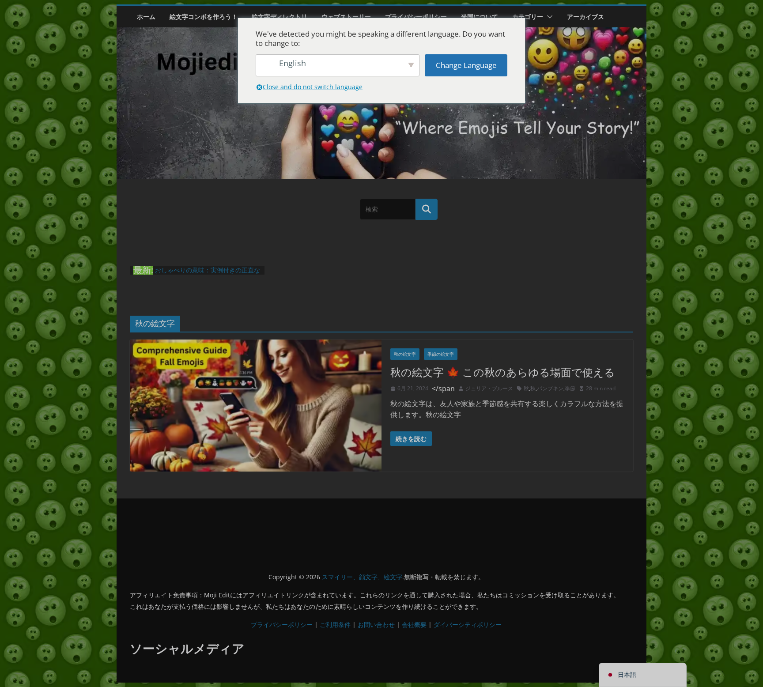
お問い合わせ (376, 624)
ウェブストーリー (346, 16)
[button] (548, 17)
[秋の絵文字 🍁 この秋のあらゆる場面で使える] (256, 406)
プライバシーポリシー (416, 16)
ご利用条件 (335, 624)
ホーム (146, 16)
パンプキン (550, 388)
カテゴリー (527, 16)
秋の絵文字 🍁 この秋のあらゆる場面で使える (502, 372)
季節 (570, 388)
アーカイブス (585, 16)
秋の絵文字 (405, 354)
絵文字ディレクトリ (279, 16)
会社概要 (414, 624)
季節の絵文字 (440, 354)
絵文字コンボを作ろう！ (204, 16)
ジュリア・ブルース (489, 388)
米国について (479, 16)
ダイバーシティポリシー (468, 624)
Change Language (466, 65)
